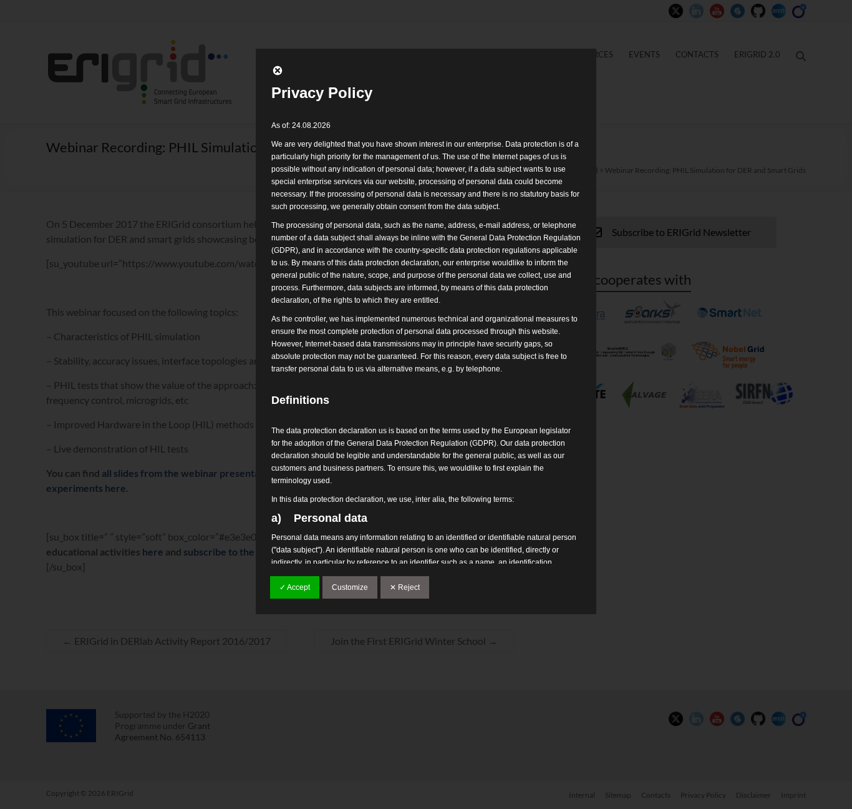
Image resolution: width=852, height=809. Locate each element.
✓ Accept (294, 587)
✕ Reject (405, 587)
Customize (350, 587)
